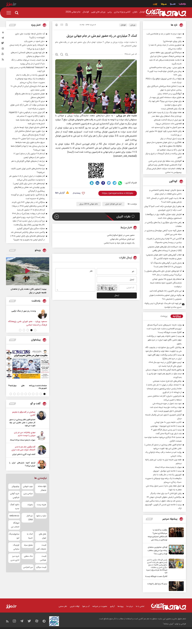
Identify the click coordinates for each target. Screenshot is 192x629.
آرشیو (112, 606)
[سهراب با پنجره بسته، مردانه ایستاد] (41, 436)
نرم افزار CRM (30, 517)
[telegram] (3, 38)
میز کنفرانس (28, 567)
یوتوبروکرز (15, 486)
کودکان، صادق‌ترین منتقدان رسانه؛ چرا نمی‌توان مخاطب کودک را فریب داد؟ (157, 550)
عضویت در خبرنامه (99, 606)
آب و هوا (85, 606)
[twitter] (3, 44)
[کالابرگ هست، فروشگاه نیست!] (175, 568)
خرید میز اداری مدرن (14, 558)
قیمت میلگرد (41, 567)
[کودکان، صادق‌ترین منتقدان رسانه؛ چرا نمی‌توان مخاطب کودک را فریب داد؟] (175, 550)
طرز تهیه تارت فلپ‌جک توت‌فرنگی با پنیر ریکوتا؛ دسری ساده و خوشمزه (163, 305)
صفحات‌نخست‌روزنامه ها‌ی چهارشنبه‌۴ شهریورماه (27, 387)
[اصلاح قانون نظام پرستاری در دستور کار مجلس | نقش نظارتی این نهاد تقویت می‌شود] (41, 419)
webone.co (14, 515)
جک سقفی (28, 556)
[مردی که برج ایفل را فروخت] (175, 586)
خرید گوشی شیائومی (14, 495)
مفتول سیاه (28, 545)
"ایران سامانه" (168, 624)
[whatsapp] (120, 183)
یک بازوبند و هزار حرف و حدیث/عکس (119, 243)
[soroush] (92, 183)
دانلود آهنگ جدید (14, 506)
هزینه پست (41, 504)
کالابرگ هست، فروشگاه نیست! (156, 576)
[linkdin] (97, 183)
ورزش (132, 25)
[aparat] (3, 49)
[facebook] (103, 183)
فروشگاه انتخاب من (15, 525)
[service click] (155, 4)
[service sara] (173, 4)
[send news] (61, 25)
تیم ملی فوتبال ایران (113, 204)
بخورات (30, 504)
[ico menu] (10, 13)
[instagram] (3, 33)
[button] (35, 330)
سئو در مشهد (41, 515)
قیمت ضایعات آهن (41, 547)
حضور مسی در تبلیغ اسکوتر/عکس (121, 235)
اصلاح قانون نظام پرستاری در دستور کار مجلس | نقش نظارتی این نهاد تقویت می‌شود (22, 422)
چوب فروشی (28, 486)
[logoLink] (166, 12)
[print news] (56, 25)
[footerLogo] (168, 606)
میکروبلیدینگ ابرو (14, 536)
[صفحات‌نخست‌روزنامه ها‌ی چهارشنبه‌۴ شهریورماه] (27, 364)
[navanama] (182, 4)
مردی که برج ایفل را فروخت (157, 583)
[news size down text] (66, 55)
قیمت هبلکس (43, 558)
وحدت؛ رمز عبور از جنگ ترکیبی (24, 311)
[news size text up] (56, 55)
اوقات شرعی (74, 606)
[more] (149, 519)
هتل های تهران (42, 536)
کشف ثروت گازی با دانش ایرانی (23, 454)
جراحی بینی (28, 493)
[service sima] (164, 4)
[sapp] (3, 54)
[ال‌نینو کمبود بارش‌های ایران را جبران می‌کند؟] (41, 464)
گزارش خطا (59, 193)
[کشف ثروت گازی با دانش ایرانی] (41, 450)
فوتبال (123, 25)
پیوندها (120, 606)
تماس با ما (140, 606)
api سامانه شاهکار (42, 488)
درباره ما (129, 606)
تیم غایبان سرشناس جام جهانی (122, 239)
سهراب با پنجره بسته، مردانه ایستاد (22, 440)
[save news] (66, 25)
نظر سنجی (63, 606)
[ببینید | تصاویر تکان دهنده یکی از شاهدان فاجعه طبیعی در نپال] (27, 271)
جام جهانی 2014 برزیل (88, 204)
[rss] (3, 60)
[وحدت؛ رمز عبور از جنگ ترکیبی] (43, 314)
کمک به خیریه (30, 536)
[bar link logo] (11, 4)
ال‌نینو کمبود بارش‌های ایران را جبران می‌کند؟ (22, 464)
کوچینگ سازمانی (16, 547)
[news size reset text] (61, 55)
